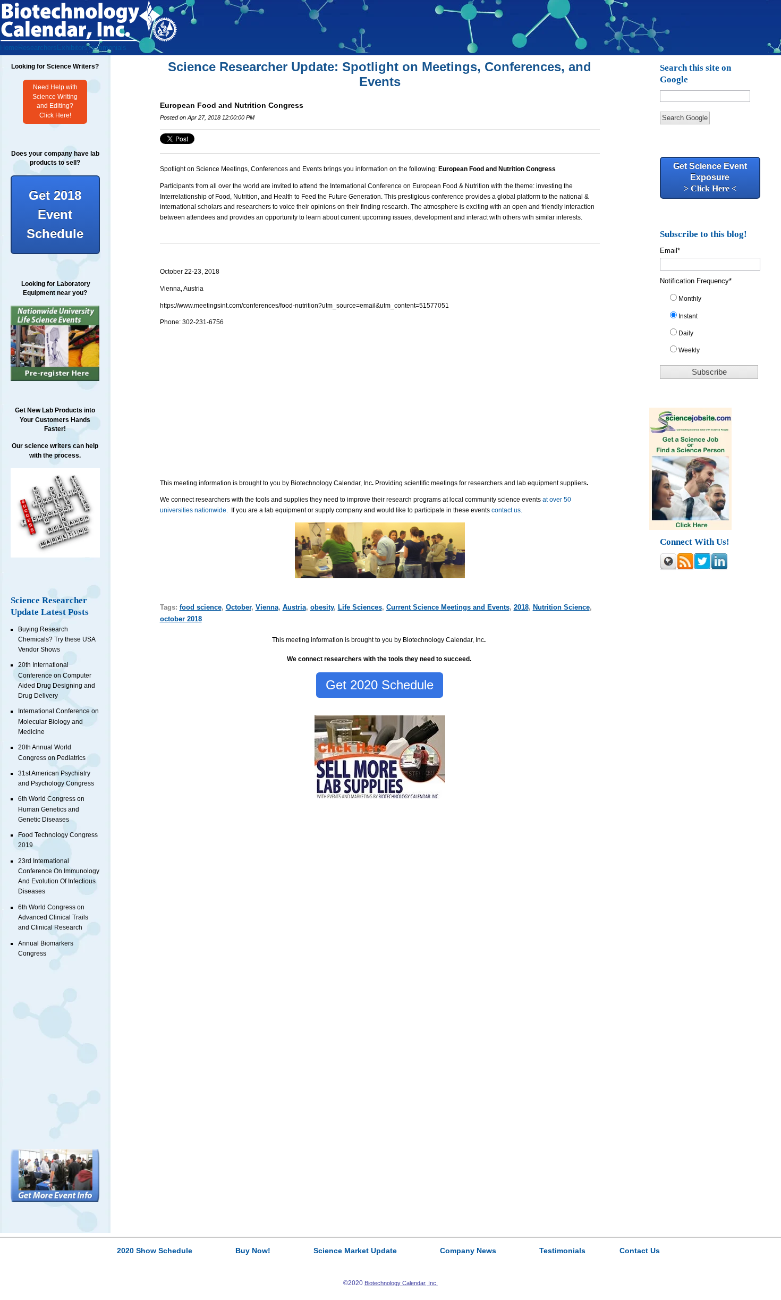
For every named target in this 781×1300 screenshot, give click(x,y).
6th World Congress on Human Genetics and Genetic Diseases (51, 809)
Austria (294, 607)
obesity (322, 607)
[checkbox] (713, 326)
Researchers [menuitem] (37, 48)
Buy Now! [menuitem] (252, 1251)
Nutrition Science (561, 607)
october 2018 (181, 619)
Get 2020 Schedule (380, 685)
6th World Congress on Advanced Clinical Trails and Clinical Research (53, 918)
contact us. (506, 510)
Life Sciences (360, 607)
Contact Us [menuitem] (639, 1251)
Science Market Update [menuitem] (355, 1251)
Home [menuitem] (9, 48)
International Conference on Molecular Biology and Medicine (58, 721)
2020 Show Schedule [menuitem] (154, 1251)
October (238, 607)
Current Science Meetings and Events (448, 607)
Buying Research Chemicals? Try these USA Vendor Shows (56, 640)
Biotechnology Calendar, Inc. (401, 1283)
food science (201, 607)
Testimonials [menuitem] (107, 48)
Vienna (267, 607)
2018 (521, 607)
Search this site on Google (695, 74)
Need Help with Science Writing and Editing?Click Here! (55, 101)
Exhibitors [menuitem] (72, 48)
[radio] (713, 300)
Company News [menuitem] (468, 1251)
